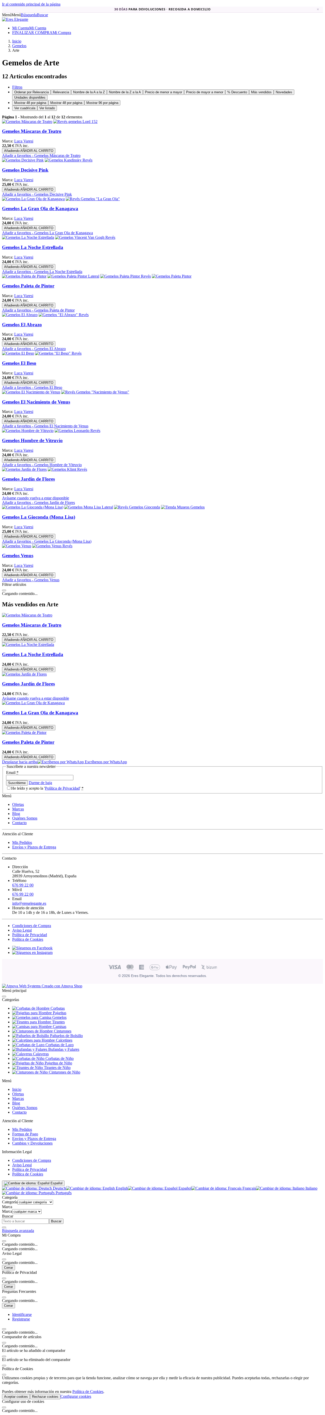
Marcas (18, 809)
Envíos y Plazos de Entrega (34, 847)
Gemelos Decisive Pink (25, 170)
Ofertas (18, 804)
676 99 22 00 (23, 885)
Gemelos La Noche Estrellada (32, 247)
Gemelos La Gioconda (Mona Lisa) (38, 517)
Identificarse (22, 1314)
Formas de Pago (25, 1134)
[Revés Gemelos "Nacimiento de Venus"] (95, 392)
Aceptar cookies (16, 1397)
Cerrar (8, 1267)
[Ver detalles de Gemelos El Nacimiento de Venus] (31, 392)
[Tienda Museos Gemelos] (183, 507)
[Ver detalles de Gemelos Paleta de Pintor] (24, 276)
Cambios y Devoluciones (32, 1143)
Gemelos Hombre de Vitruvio (32, 440)
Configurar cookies (75, 1396)
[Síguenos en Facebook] (32, 948)
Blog (16, 813)
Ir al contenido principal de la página (31, 4)
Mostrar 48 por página (66, 103)
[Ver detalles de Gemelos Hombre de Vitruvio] (28, 430)
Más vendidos (261, 92)
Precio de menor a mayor (163, 92)
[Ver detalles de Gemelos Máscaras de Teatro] (27, 121)
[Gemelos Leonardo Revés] (77, 430)
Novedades (284, 92)
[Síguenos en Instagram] (32, 952)
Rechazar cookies (45, 1397)
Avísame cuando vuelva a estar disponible (35, 498)
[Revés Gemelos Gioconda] (137, 507)
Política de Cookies (27, 939)
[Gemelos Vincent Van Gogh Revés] (85, 237)
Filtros (17, 87)
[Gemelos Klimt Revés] (67, 469)
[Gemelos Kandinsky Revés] (68, 160)
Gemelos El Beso (19, 363)
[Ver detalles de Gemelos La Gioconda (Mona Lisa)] (32, 507)
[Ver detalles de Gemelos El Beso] (18, 353)
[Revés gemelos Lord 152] (75, 121)
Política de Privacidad (62, 788)
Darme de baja (40, 783)
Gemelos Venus (17, 555)
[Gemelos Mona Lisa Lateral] (88, 507)
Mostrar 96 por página (102, 103)
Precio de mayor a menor (204, 92)
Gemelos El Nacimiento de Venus (36, 402)
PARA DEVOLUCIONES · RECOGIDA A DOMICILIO (162, 9)
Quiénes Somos (24, 818)
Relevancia (61, 92)
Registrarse (21, 1319)
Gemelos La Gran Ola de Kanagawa (40, 208)
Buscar (56, 1221)
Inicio (16, 1089)
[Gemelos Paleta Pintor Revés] (125, 276)
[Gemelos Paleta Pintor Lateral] (73, 276)
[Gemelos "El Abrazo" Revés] (64, 315)
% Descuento (237, 92)
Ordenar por (31, 92)
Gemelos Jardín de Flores (28, 479)
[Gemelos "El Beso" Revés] (58, 353)
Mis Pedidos (22, 842)
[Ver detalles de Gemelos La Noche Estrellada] (28, 237)
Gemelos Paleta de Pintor (28, 285)
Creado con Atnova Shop (61, 986)
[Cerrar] (4, 590)
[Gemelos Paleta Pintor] (171, 276)
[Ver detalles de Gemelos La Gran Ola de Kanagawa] (33, 199)
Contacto (19, 823)
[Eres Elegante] (15, 19)
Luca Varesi (23, 141)
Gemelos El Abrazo (22, 324)
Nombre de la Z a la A (125, 92)
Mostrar (30, 103)
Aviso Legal (22, 930)
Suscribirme (17, 783)
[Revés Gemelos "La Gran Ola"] (93, 199)
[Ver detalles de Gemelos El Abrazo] (20, 315)
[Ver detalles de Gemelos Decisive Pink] (23, 160)
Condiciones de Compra (31, 925)
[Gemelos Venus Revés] (52, 546)
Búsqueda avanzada (18, 1230)
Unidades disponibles (29, 97)
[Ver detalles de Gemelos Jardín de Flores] (24, 469)
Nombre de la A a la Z (89, 92)
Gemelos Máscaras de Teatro (31, 131)
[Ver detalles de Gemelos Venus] (16, 546)
